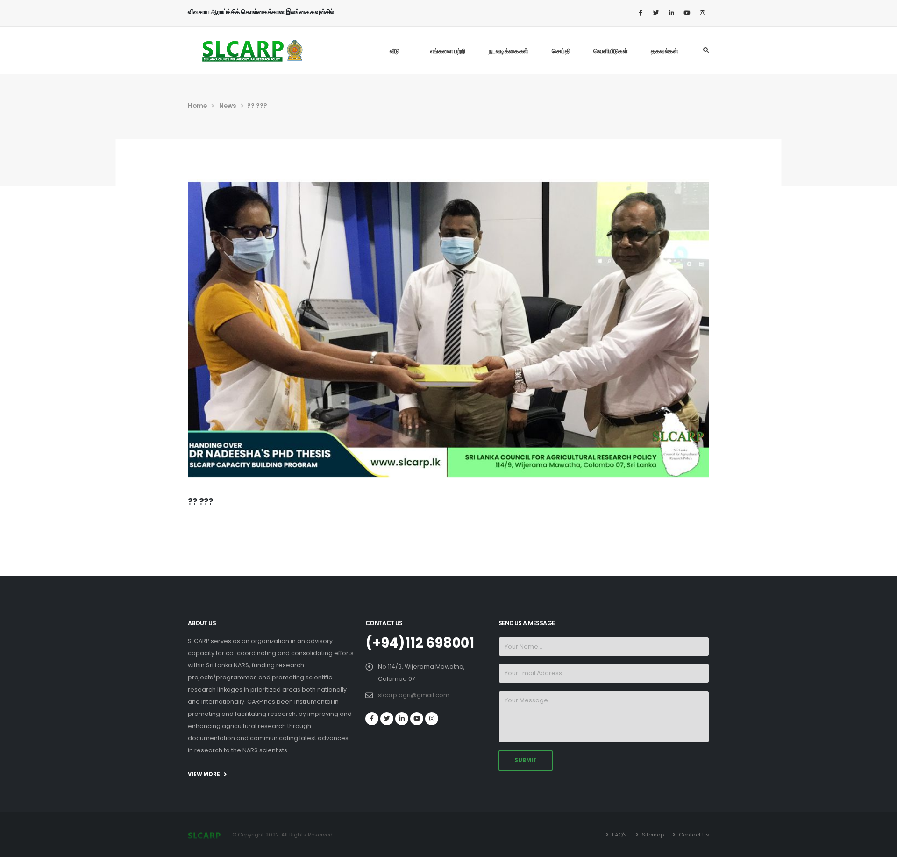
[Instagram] (702, 13)
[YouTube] (416, 718)
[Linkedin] (671, 13)
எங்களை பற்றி (447, 51)
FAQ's (619, 834)
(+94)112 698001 (419, 643)
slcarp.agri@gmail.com (413, 695)
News (227, 105)
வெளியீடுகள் (610, 51)
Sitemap (652, 834)
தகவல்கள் (664, 51)
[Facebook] (640, 13)
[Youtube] (686, 13)
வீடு (394, 51)
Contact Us (693, 834)
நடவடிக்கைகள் (508, 51)
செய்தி (561, 51)
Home (197, 105)
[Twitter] (655, 13)
